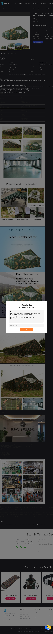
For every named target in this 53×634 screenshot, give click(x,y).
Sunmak (26, 329)
